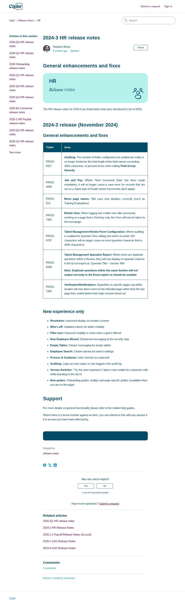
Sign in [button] (168, 6)
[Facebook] (44, 465)
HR (38, 20)
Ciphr (12, 20)
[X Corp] (49, 465)
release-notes (51, 453)
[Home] (15, 6)
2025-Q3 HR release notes (21, 99)
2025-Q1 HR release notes (21, 143)
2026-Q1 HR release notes (21, 77)
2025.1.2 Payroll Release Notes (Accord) (67, 534)
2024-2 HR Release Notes (58, 527)
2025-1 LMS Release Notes (59, 541)
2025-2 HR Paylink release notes (20, 121)
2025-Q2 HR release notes (21, 132)
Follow (140, 47)
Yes (86, 486)
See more (15, 152)
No (104, 486)
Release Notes (26, 20)
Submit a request (150, 6)
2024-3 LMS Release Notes (59, 548)
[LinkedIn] (55, 465)
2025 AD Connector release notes (20, 110)
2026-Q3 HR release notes (21, 44)
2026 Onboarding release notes (19, 66)
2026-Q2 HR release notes (21, 55)
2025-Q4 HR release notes (21, 88)
